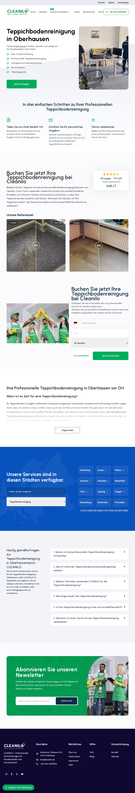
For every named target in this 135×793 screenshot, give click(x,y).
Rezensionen (89, 12)
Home (33, 12)
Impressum (73, 760)
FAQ (92, 752)
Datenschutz (74, 756)
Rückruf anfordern (110, 356)
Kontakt (114, 752)
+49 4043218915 (81, 356)
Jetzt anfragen (21, 84)
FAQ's (101, 12)
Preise (77, 12)
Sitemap (115, 756)
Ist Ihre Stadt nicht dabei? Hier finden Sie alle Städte (104, 510)
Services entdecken (59, 12)
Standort (43, 12)
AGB (71, 765)
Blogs (92, 756)
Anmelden (66, 701)
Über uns (73, 752)
